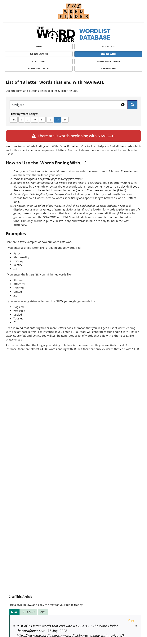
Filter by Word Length (24, 114)
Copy (131, 620)
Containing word (38, 68)
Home (39, 46)
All (14, 119)
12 (49, 119)
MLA (14, 612)
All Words (108, 46)
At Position (39, 61)
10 (34, 119)
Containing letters (108, 61)
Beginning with (38, 53)
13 (57, 119)
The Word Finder (73, 11)
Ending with (108, 53)
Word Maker (108, 68)
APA (42, 612)
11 (42, 119)
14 (65, 119)
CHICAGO (29, 612)
